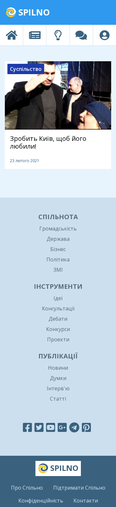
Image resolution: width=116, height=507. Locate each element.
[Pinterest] (86, 427)
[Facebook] (27, 427)
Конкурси (58, 329)
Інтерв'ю (58, 388)
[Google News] (62, 427)
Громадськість (58, 228)
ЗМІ (58, 269)
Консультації (58, 308)
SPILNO (33, 12)
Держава (58, 238)
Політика (58, 259)
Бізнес (58, 249)
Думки (58, 378)
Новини (58, 367)
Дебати (58, 318)
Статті (58, 398)
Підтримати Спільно (79, 487)
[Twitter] (39, 427)
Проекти (58, 339)
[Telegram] (74, 427)
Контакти (85, 500)
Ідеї (58, 298)
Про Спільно (27, 487)
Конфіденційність (40, 500)
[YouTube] (50, 427)
